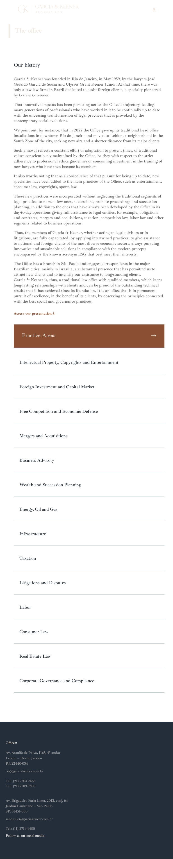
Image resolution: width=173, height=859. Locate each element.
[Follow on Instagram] (9, 846)
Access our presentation (33, 313)
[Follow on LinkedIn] (18, 846)
